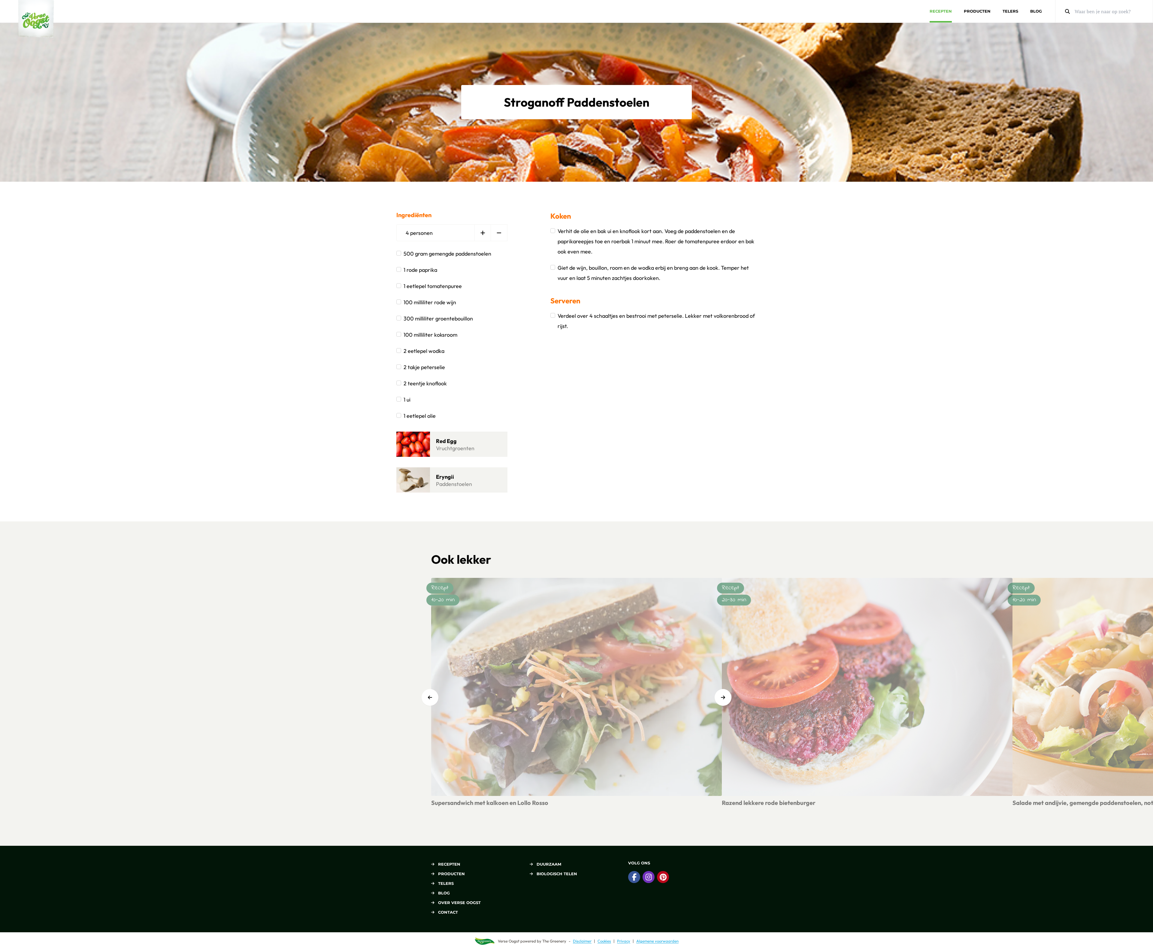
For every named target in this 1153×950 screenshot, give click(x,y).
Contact (448, 912)
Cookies (604, 941)
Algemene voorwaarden (657, 941)
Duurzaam (549, 864)
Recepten (941, 11)
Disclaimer (582, 941)
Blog (1036, 11)
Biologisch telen (557, 873)
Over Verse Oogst (459, 902)
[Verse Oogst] (36, 19)
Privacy (623, 941)
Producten (977, 11)
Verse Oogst (508, 941)
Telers (1010, 11)
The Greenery (554, 941)
